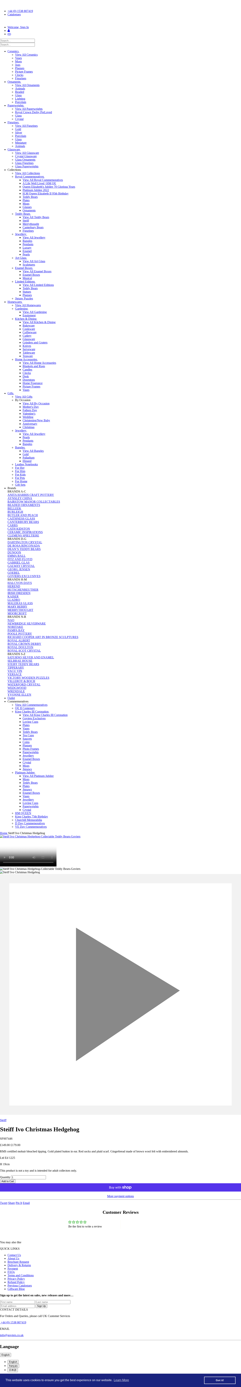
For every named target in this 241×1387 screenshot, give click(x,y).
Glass (18, 95)
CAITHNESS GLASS (21, 518)
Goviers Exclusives (34, 718)
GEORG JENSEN (19, 569)
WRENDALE (16, 691)
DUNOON (14, 552)
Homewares (15, 301)
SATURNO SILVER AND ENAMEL (31, 657)
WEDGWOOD (17, 687)
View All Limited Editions (38, 285)
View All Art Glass (34, 261)
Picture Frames (24, 71)
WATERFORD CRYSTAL (24, 684)
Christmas (28, 427)
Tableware (29, 352)
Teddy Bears (30, 196)
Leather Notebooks (26, 464)
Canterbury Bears (33, 227)
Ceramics (13, 51)
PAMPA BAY (16, 630)
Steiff (26, 220)
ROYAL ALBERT (19, 640)
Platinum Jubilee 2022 (36, 190)
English (6, 1355)
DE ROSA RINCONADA (24, 545)
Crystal (19, 119)
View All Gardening (35, 312)
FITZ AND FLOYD (20, 559)
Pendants (28, 244)
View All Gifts (23, 396)
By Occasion (23, 400)
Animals (20, 88)
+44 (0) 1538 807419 (20, 11)
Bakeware (29, 325)
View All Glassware (27, 152)
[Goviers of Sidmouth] (120, 21)
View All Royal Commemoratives (43, 180)
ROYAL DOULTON (20, 647)
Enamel (27, 251)
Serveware (29, 349)
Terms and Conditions (21, 1275)
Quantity (5, 1177)
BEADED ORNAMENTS (24, 505)
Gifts (11, 393)
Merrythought (31, 224)
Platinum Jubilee (25, 772)
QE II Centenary (25, 708)
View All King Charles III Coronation (45, 715)
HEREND (14, 586)
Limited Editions (25, 281)
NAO (11, 620)
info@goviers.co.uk (12, 1335)
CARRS (13, 525)
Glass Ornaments (25, 159)
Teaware (28, 356)
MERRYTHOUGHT (20, 610)
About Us (13, 1258)
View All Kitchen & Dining (39, 322)
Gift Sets (20, 484)
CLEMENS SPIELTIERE (23, 535)
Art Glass (21, 257)
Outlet (11, 698)
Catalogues (14, 14)
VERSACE (15, 674)
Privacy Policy (16, 1278)
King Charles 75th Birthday (31, 816)
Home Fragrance (33, 383)
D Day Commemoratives (30, 823)
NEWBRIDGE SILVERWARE (27, 623)
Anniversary (30, 423)
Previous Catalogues (20, 1285)
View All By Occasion (36, 403)
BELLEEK (14, 508)
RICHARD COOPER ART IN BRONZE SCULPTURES (43, 637)
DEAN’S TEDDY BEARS (24, 549)
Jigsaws (27, 769)
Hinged (27, 461)
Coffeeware (30, 332)
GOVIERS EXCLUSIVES (24, 576)
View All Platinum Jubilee (38, 775)
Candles (27, 369)
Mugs (18, 61)
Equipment (29, 315)
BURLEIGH (15, 511)
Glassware (14, 149)
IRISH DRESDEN (19, 593)
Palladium (28, 457)
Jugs (17, 64)
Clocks (19, 75)
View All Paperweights (29, 108)
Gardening (21, 308)
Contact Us (14, 1255)
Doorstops (29, 379)
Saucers (27, 738)
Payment (13, 1268)
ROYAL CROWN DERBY (24, 643)
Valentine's (29, 413)
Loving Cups (30, 721)
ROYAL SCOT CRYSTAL (24, 650)
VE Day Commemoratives (31, 826)
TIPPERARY (16, 667)
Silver (18, 132)
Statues (27, 291)
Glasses (27, 207)
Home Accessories (26, 359)
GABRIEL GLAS (19, 562)
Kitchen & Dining (26, 318)
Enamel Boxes (24, 268)
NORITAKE (15, 627)
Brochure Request (18, 1261)
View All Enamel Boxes (37, 271)
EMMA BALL (17, 555)
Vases (18, 58)
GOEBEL (14, 572)
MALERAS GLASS (20, 603)
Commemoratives (18, 701)
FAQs (11, 1272)
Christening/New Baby (36, 420)
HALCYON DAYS (20, 582)
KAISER (13, 596)
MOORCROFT (17, 613)
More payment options (120, 1196)
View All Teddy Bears (36, 217)
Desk (26, 376)
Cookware (29, 329)
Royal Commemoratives (30, 176)
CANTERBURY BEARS (23, 522)
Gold (18, 129)
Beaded (19, 91)
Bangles (27, 240)
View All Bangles (33, 450)
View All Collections (27, 173)
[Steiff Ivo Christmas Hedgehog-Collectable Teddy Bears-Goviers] (120, 836)
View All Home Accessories (39, 362)
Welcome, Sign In (18, 27)
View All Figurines (26, 125)
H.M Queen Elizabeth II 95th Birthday (46, 193)
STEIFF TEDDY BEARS (23, 664)
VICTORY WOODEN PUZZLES (28, 677)
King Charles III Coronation (32, 711)
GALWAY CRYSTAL (21, 566)
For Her (19, 467)
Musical (27, 278)
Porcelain (20, 102)
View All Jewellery (34, 237)
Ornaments (14, 81)
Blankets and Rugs (34, 366)
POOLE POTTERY (20, 633)
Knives (27, 345)
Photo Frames (31, 748)
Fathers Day (30, 410)
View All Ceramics (26, 54)
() (9, 34)
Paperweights (16, 105)
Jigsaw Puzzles (24, 298)
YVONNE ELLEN (19, 694)
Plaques (19, 68)
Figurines (20, 78)
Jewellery (21, 234)
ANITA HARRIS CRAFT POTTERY (31, 494)
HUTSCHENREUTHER (23, 589)
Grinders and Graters (35, 342)
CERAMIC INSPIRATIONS (25, 532)
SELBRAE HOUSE (20, 660)
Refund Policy (16, 1282)
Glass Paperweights (26, 166)
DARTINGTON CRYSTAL (25, 542)
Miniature (21, 142)
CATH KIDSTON (19, 528)
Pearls (26, 254)
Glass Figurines (24, 163)
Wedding (28, 417)
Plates (26, 200)
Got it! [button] (220, 1380)
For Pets (20, 478)
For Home (21, 481)
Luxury (27, 247)
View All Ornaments (27, 85)
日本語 (12, 1370)
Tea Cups (28, 735)
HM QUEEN (23, 813)
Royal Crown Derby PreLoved (33, 112)
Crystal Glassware (26, 156)
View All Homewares (28, 305)
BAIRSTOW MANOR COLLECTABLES (34, 501)
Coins (26, 742)
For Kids (20, 474)
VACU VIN (15, 671)
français (13, 1365)
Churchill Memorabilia (28, 820)
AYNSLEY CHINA (20, 498)
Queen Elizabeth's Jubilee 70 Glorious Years (49, 186)
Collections (15, 169)
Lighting (20, 98)
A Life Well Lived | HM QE (39, 183)
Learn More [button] (121, 1380)
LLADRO (14, 599)
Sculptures (29, 264)
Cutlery (27, 335)
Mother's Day (31, 406)
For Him (20, 471)
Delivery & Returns (19, 1265)
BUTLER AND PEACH (23, 515)
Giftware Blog (16, 1288)
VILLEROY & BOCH (21, 681)
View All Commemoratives (31, 704)
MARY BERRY (17, 606)
